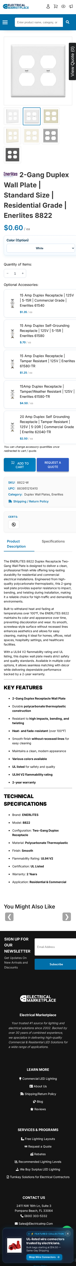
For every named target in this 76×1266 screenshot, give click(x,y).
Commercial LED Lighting (39, 1078)
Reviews (40, 1109)
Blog (39, 1101)
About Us (40, 1086)
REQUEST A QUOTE (53, 465)
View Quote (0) (72, 61)
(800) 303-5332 (35, 1216)
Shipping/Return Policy (40, 1094)
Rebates (39, 1154)
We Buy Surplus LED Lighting (39, 1169)
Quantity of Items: (18, 264)
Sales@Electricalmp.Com (35, 1223)
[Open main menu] (6, 22)
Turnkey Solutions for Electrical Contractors (39, 1177)
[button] (48, 7)
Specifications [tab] (53, 541)
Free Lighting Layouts (39, 1139)
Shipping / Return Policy (31, 501)
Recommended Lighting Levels (39, 1161)
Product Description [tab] (16, 543)
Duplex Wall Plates (37, 494)
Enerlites (57, 494)
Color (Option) (18, 240)
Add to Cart (22, 465)
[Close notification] (68, 1234)
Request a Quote (39, 1146)
